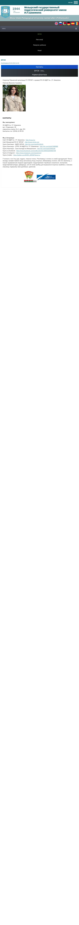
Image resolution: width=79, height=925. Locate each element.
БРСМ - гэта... (39, 71)
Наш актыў (39, 39)
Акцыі (39, 50)
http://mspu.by (30, 140)
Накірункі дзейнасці (39, 45)
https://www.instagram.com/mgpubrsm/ (28, 153)
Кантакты (39, 67)
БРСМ (39, 34)
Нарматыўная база (39, 75)
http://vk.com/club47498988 (49, 146)
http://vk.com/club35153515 (34, 144)
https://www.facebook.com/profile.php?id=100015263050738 (36, 151)
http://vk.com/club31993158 (46, 148)
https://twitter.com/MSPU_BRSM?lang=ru (26, 155)
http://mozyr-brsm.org (32, 142)
